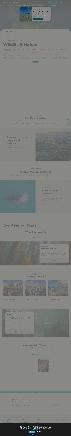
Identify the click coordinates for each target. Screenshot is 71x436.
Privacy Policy (35, 429)
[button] (35, 434)
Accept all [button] (32, 431)
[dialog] (35, 429)
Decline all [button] (39, 431)
